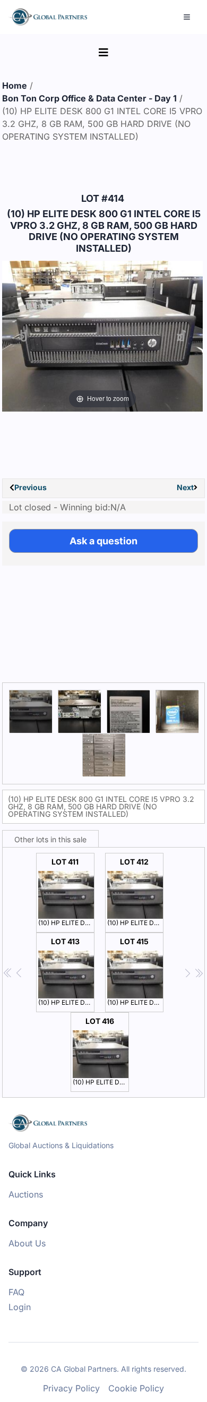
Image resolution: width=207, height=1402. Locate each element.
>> (198, 973)
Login (19, 1307)
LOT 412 (135, 892)
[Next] (181, 336)
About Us (27, 1243)
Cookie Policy (136, 1388)
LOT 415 (135, 971)
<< (8, 973)
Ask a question (103, 540)
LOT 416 (101, 1051)
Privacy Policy (71, 1388)
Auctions (25, 1194)
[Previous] (23, 336)
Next (185, 487)
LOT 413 (66, 971)
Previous (30, 487)
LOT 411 (66, 892)
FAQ (16, 1292)
